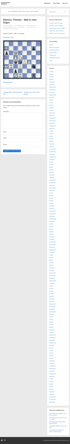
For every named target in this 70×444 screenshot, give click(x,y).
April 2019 (51, 262)
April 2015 (51, 386)
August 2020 (51, 221)
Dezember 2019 (52, 242)
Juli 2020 (51, 224)
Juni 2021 (51, 195)
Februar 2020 (51, 236)
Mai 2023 (51, 136)
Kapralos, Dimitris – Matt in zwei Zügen (57, 28)
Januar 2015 (51, 394)
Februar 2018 (51, 298)
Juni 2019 (51, 257)
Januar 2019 (51, 270)
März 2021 (51, 203)
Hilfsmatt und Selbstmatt (54, 47)
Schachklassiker (52, 55)
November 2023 (52, 120)
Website (5, 144)
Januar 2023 (51, 146)
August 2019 (51, 252)
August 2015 (51, 376)
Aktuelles (51, 44)
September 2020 (52, 218)
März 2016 (51, 358)
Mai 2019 (51, 260)
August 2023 (51, 128)
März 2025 (51, 79)
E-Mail (4, 138)
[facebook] (5, 440)
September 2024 (52, 94)
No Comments (22, 27)
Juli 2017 (51, 316)
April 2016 (51, 355)
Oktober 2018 (52, 278)
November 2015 (52, 368)
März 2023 (51, 141)
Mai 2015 (51, 384)
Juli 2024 (51, 100)
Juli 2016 (51, 347)
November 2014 (52, 399)
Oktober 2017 (52, 309)
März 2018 (51, 296)
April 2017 (51, 324)
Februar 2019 (51, 267)
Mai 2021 (51, 198)
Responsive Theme (65, 440)
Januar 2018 (51, 301)
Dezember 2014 (52, 396)
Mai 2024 (51, 105)
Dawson (34, 27)
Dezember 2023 (52, 118)
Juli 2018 (51, 285)
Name (4, 131)
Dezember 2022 (52, 149)
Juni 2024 (51, 102)
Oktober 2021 (52, 185)
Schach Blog (56, 3)
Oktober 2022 (52, 154)
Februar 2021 (51, 205)
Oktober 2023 (52, 123)
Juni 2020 (51, 226)
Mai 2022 (51, 167)
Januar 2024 (51, 115)
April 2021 (51, 200)
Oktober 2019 (52, 247)
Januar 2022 (51, 177)
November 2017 (52, 306)
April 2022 (51, 169)
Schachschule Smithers (5, 3)
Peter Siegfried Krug (53, 413)
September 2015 (52, 373)
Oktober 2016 (52, 340)
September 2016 (52, 342)
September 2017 (52, 311)
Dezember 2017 (52, 304)
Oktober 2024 (52, 92)
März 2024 (51, 110)
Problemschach (7, 28)
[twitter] (2, 440)
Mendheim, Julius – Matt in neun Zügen (57, 33)
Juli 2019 (51, 255)
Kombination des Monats (54, 50)
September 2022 (52, 156)
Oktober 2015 (52, 371)
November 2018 (52, 275)
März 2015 (51, 389)
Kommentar (6, 111)
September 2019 (52, 249)
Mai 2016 (51, 353)
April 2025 (51, 76)
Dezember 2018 (52, 273)
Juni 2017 (51, 319)
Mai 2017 (51, 322)
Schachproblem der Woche (9, 27)
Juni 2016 (51, 350)
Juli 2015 (51, 378)
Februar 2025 (51, 82)
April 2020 (51, 231)
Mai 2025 (51, 74)
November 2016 (52, 337)
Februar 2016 (51, 360)
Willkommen (47, 3)
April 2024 (51, 107)
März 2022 (51, 172)
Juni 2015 (51, 381)
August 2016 (51, 345)
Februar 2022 (51, 174)
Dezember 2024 (52, 87)
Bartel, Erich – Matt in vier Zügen (55, 25)
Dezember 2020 (52, 211)
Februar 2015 (51, 391)
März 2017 (51, 327)
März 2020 (51, 234)
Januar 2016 (51, 363)
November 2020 (52, 213)
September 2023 (52, 125)
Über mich (65, 3)
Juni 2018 (51, 288)
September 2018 (52, 280)
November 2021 (52, 182)
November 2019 (52, 244)
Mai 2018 (51, 291)
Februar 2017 (51, 329)
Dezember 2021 (52, 180)
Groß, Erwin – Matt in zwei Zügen (56, 23)
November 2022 (52, 151)
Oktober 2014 (52, 402)
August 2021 (51, 190)
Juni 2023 (51, 133)
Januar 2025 (51, 84)
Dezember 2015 (52, 366)
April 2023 (51, 138)
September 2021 (52, 187)
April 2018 (51, 293)
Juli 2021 (51, 193)
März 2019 (51, 265)
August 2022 (51, 159)
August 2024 (51, 97)
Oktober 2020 (52, 216)
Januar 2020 (51, 239)
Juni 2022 (51, 164)
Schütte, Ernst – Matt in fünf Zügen (56, 30)
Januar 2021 (51, 208)
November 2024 (52, 89)
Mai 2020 (51, 229)
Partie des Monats (53, 52)
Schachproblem (15, 28)
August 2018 (51, 283)
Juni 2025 (51, 71)
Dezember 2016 (52, 335)
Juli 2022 (51, 162)
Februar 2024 (51, 113)
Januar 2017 (51, 332)
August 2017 (51, 314)
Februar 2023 (51, 144)
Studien (50, 60)
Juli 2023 (51, 131)
